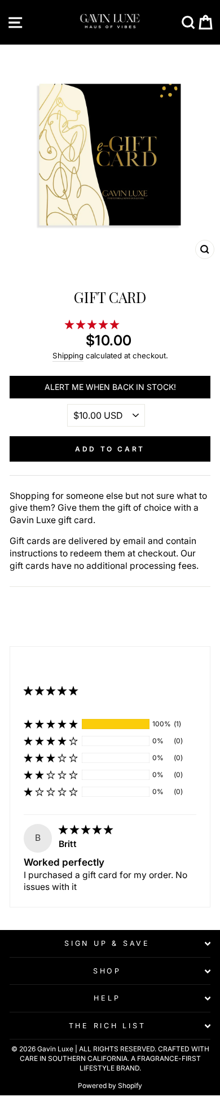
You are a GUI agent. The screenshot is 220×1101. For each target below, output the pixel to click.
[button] (93, 324)
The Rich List (107, 1025)
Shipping (67, 355)
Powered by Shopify (110, 1085)
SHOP (107, 971)
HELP (107, 998)
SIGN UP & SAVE (107, 943)
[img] (86, 829)
